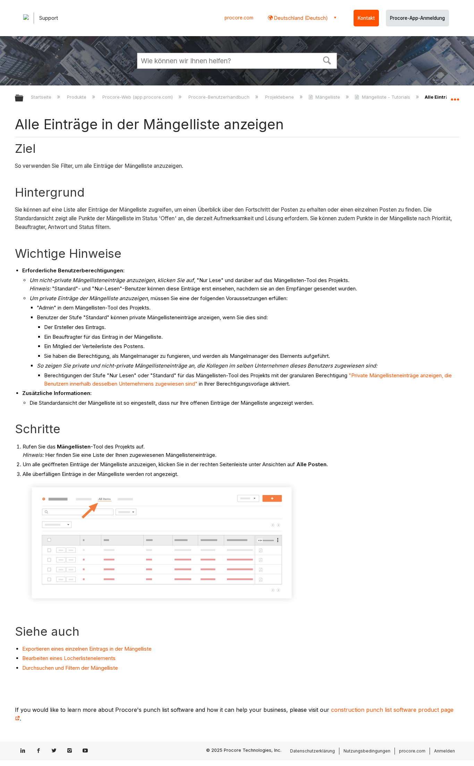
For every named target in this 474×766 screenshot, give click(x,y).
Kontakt (366, 18)
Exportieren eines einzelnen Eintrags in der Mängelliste (87, 648)
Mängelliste (327, 97)
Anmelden (444, 750)
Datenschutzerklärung (312, 750)
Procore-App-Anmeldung (417, 18)
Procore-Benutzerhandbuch (219, 97)
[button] (327, 59)
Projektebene (280, 97)
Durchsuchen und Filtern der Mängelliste (70, 668)
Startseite (42, 97)
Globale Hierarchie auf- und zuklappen (23, 98)
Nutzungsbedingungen (367, 750)
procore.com (239, 17)
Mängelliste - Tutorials (386, 97)
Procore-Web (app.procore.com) (138, 97)
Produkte (77, 97)
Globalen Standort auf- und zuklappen (455, 96)
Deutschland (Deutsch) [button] (300, 18)
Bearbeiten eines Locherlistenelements (69, 658)
